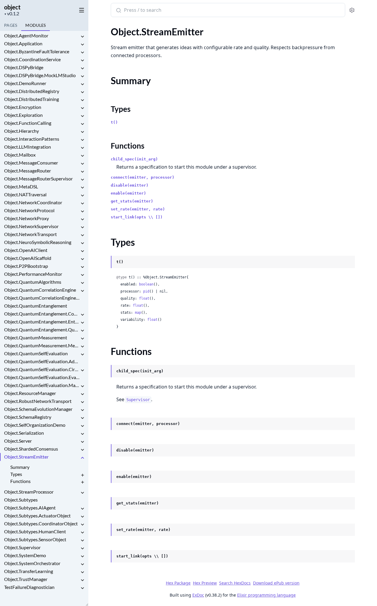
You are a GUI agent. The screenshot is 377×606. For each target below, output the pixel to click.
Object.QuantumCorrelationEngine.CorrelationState (42, 297)
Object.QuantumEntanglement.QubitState (42, 329)
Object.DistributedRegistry (31, 91)
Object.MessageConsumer (31, 162)
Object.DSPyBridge (23, 67)
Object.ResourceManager (30, 393)
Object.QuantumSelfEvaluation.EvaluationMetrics (42, 377)
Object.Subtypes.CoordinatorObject (41, 523)
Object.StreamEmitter (26, 456)
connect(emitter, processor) (142, 177)
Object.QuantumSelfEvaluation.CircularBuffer (42, 369)
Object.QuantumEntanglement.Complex (42, 313)
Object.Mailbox (20, 154)
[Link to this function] (105, 371)
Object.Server (18, 441)
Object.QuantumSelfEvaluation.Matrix (42, 385)
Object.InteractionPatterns (31, 139)
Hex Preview (205, 583)
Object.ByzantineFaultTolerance (36, 51)
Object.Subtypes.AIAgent (30, 507)
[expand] (82, 37)
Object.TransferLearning (28, 571)
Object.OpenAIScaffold (27, 258)
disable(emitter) (129, 185)
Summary (19, 467)
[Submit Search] (118, 10)
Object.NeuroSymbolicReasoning (37, 242)
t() (114, 122)
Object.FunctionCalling (27, 123)
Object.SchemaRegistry (27, 417)
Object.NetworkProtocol (29, 210)
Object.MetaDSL (21, 186)
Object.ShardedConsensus (31, 448)
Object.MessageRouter (27, 170)
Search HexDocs (235, 583)
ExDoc (198, 595)
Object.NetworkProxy (26, 218)
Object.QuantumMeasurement (35, 337)
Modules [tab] (35, 25)
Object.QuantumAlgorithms (32, 282)
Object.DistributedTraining (31, 99)
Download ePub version (276, 583)
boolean (146, 284)
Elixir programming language (266, 595)
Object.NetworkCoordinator (33, 202)
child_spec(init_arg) (134, 159)
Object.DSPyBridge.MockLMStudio (40, 75)
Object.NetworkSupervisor (31, 226)
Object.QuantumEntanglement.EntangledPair (42, 321)
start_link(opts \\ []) (137, 217)
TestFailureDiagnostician (29, 587)
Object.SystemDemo (25, 555)
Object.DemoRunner (25, 83)
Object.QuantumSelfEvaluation (36, 353)
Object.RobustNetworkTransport (38, 401)
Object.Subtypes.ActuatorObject (37, 515)
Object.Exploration (23, 115)
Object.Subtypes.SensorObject (35, 539)
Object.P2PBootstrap (26, 266)
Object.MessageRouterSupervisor (38, 178)
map (138, 313)
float (144, 298)
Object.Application (23, 43)
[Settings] (352, 10)
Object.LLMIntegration (27, 147)
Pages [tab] (10, 25)
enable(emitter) (128, 193)
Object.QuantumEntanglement (35, 305)
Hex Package (178, 583)
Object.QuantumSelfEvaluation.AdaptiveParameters (42, 361)
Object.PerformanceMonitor (33, 274)
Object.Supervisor (22, 547)
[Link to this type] (105, 262)
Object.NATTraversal (25, 194)
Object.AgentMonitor (26, 35)
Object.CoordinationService (32, 59)
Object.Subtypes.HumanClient (35, 531)
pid (146, 291)
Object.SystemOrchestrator (32, 563)
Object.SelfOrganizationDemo (34, 425)
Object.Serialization (24, 433)
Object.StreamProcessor (29, 491)
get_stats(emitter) (132, 201)
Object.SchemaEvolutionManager (38, 409)
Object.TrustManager (25, 579)
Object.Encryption (22, 107)
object (12, 7)
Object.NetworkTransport (30, 234)
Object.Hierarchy (21, 131)
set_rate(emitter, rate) (138, 209)
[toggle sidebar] (80, 9)
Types (16, 474)
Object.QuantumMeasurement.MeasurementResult (42, 345)
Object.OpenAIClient (25, 250)
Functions (20, 481)
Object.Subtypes (21, 499)
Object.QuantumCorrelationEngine (40, 290)
